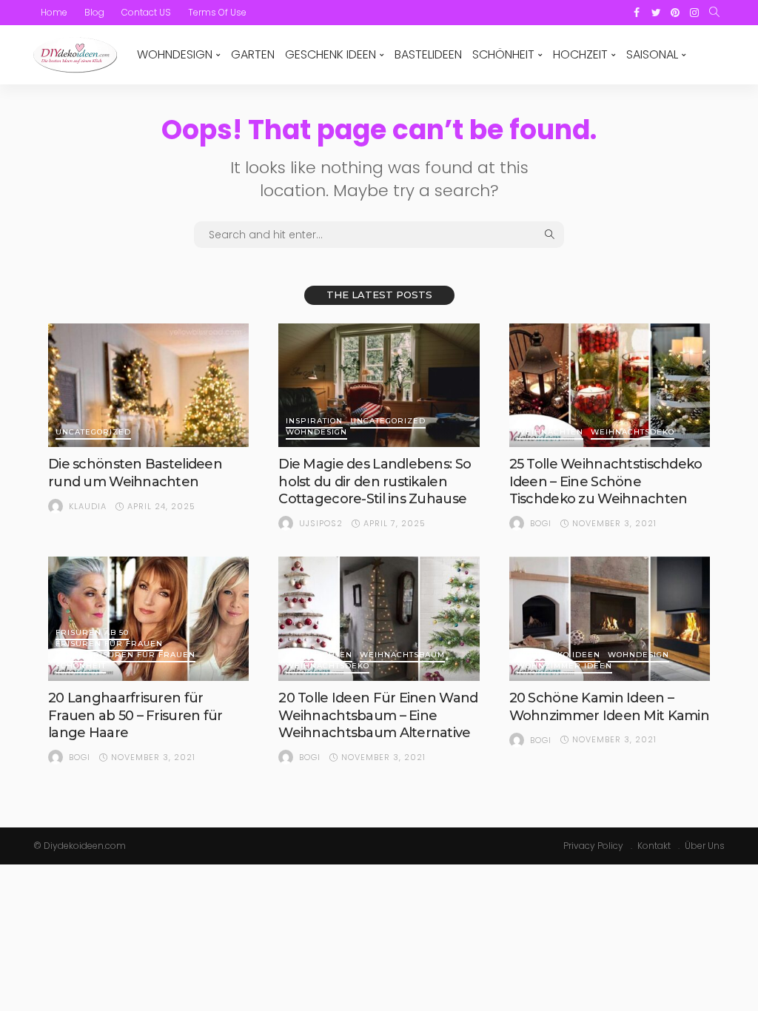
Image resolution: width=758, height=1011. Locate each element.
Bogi (540, 523)
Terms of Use (217, 12)
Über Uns (705, 845)
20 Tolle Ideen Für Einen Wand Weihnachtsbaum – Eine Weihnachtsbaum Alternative (377, 715)
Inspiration (314, 421)
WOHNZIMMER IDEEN (564, 666)
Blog (94, 12)
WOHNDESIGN (174, 54)
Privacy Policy (593, 845)
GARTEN (253, 54)
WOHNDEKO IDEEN (558, 655)
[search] (714, 12)
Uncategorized (93, 433)
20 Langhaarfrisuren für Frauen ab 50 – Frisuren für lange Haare (135, 715)
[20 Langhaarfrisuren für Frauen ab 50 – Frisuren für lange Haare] (148, 619)
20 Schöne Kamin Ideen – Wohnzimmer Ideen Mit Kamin (609, 706)
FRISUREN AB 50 (92, 633)
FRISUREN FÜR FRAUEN (109, 644)
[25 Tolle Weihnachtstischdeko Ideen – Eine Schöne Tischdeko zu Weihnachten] (609, 385)
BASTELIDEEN (428, 54)
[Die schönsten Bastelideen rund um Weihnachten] (148, 385)
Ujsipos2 (321, 523)
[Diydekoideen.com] (75, 54)
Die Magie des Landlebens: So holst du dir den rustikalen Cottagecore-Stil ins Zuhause (374, 481)
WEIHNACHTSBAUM (402, 655)
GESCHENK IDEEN (330, 54)
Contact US (146, 12)
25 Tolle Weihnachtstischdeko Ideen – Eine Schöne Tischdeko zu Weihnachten (605, 481)
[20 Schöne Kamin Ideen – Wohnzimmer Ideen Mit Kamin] (609, 619)
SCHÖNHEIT (503, 54)
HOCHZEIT (580, 54)
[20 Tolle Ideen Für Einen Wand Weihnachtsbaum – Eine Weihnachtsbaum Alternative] (378, 619)
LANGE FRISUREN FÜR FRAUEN (125, 655)
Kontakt (654, 845)
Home (54, 12)
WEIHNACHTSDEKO (632, 433)
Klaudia (88, 506)
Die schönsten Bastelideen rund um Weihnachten (135, 472)
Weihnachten (550, 433)
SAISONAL (652, 54)
